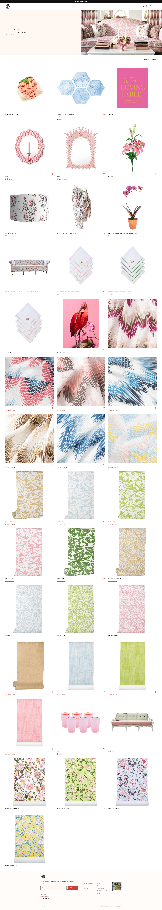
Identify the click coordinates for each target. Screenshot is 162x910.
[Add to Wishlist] (52, 114)
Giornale (86, 888)
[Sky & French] (59, 179)
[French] (5, 179)
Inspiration (43, 6)
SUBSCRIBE (72, 887)
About (98, 883)
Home (6, 29)
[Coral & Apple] (59, 119)
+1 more (65, 179)
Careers (99, 885)
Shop (36, 6)
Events (85, 890)
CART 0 (155, 6)
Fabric (14, 6)
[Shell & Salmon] (57, 179)
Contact (99, 893)
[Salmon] (11, 179)
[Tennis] (7, 179)
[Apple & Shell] (61, 119)
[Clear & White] (62, 754)
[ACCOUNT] (147, 6)
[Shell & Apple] (61, 179)
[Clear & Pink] (61, 754)
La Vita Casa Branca (88, 883)
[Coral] (9, 179)
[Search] (143, 6)
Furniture (30, 6)
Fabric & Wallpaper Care (103, 890)
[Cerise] (57, 754)
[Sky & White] (59, 754)
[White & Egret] (62, 179)
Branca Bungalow (88, 885)
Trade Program (100, 888)
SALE (50, 6)
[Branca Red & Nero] (57, 119)
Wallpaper (21, 6)
